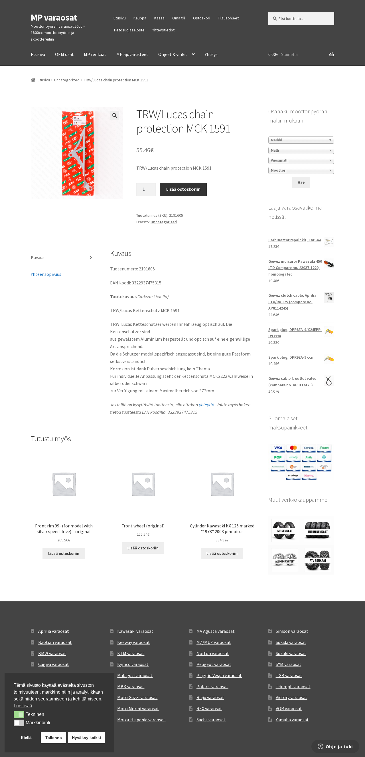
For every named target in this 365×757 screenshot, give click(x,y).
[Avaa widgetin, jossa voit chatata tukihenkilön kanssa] (335, 747)
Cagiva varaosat (53, 664)
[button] (114, 115)
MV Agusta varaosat (215, 631)
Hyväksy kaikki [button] (86, 737)
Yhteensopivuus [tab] (46, 274)
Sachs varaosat (211, 719)
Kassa (159, 18)
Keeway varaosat (133, 642)
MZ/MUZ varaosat (213, 642)
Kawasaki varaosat (135, 631)
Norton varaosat (212, 653)
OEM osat (64, 54)
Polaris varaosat (212, 686)
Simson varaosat (292, 631)
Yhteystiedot (163, 30)
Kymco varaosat (133, 664)
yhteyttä (206, 404)
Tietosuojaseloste (129, 30)
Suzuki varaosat (291, 653)
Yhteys (211, 54)
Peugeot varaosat (213, 664)
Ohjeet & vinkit (172, 54)
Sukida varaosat (291, 642)
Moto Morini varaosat (138, 708)
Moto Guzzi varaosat (137, 697)
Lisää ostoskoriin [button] (63, 553)
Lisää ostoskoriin (183, 189)
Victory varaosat (291, 697)
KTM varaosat (130, 653)
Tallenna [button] (53, 737)
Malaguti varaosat (135, 675)
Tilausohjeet (228, 18)
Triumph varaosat (293, 686)
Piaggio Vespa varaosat (219, 675)
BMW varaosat (52, 653)
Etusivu (119, 18)
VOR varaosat (289, 708)
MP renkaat (95, 54)
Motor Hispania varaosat (141, 719)
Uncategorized (67, 80)
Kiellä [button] (26, 737)
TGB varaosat (289, 675)
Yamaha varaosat (292, 719)
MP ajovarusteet (132, 54)
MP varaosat (54, 17)
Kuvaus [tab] (37, 257)
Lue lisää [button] (23, 705)
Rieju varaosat (210, 697)
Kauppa (139, 18)
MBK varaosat (130, 686)
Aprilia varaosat (53, 631)
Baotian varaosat (55, 642)
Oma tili (178, 18)
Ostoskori (201, 18)
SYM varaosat (288, 664)
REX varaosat (209, 708)
